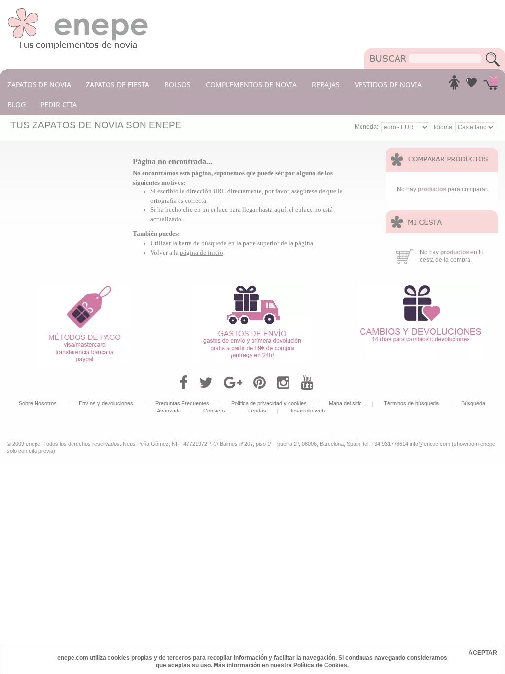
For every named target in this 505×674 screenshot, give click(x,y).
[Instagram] (283, 383)
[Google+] (233, 383)
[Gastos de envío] (252, 287)
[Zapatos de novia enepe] (78, 10)
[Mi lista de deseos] (471, 85)
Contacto (214, 410)
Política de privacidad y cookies (269, 403)
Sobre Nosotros (38, 403)
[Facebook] (184, 383)
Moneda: (366, 126)
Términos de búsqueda (411, 403)
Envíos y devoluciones (106, 403)
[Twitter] (206, 383)
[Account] (454, 85)
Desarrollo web (307, 410)
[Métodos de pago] (84, 287)
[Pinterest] (259, 383)
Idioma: (444, 127)
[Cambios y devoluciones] (420, 287)
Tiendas (256, 410)
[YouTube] (307, 383)
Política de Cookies (320, 665)
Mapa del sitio (345, 403)
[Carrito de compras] (490, 85)
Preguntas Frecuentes (182, 403)
